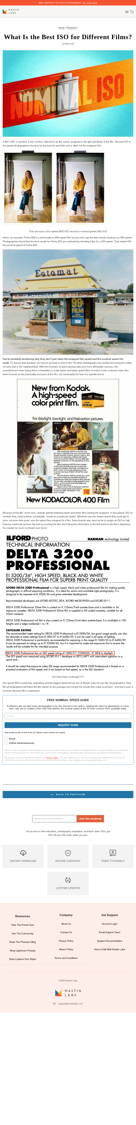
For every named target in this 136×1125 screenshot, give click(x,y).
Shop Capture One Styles (22, 959)
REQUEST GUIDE (68, 725)
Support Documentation (109, 941)
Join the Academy (90, 818)
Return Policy (66, 949)
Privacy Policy (52, 758)
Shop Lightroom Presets (22, 950)
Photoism (71, 27)
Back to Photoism (70, 794)
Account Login (109, 924)
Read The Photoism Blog (22, 942)
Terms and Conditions (66, 958)
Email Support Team (109, 932)
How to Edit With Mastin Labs (109, 949)
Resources (22, 916)
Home (61, 27)
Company (66, 915)
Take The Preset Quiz (22, 925)
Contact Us (66, 932)
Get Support (109, 915)
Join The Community (23, 933)
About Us (66, 924)
